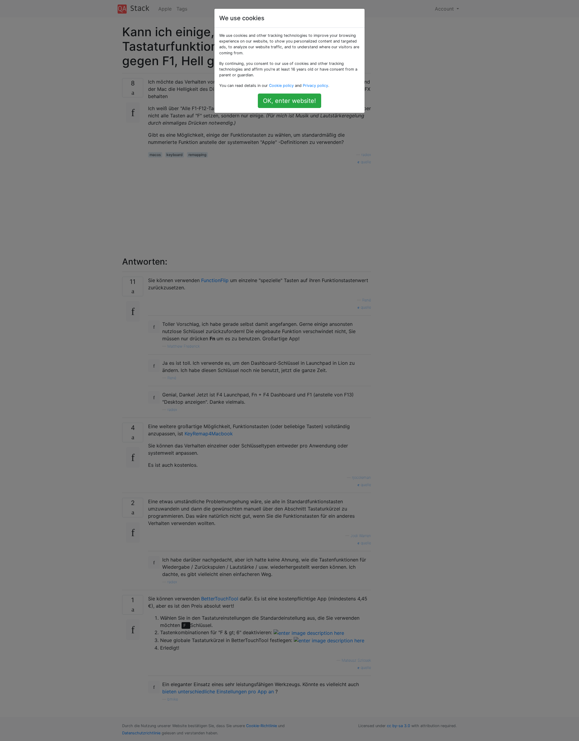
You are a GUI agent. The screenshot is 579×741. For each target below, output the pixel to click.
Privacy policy (315, 85)
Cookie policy (281, 85)
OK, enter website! (289, 100)
